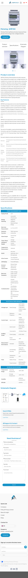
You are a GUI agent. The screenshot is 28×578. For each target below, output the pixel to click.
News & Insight (5, 512)
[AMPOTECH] (14, 3)
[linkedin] (17, 569)
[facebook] (11, 569)
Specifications (14, 45)
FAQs (2, 518)
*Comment (6, 469)
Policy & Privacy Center (7, 509)
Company (3, 507)
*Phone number (7, 458)
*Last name (6, 453)
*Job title (5, 464)
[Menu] (2, 3)
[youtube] (14, 569)
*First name (6, 447)
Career (3, 515)
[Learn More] (14, 414)
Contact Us (5, 37)
